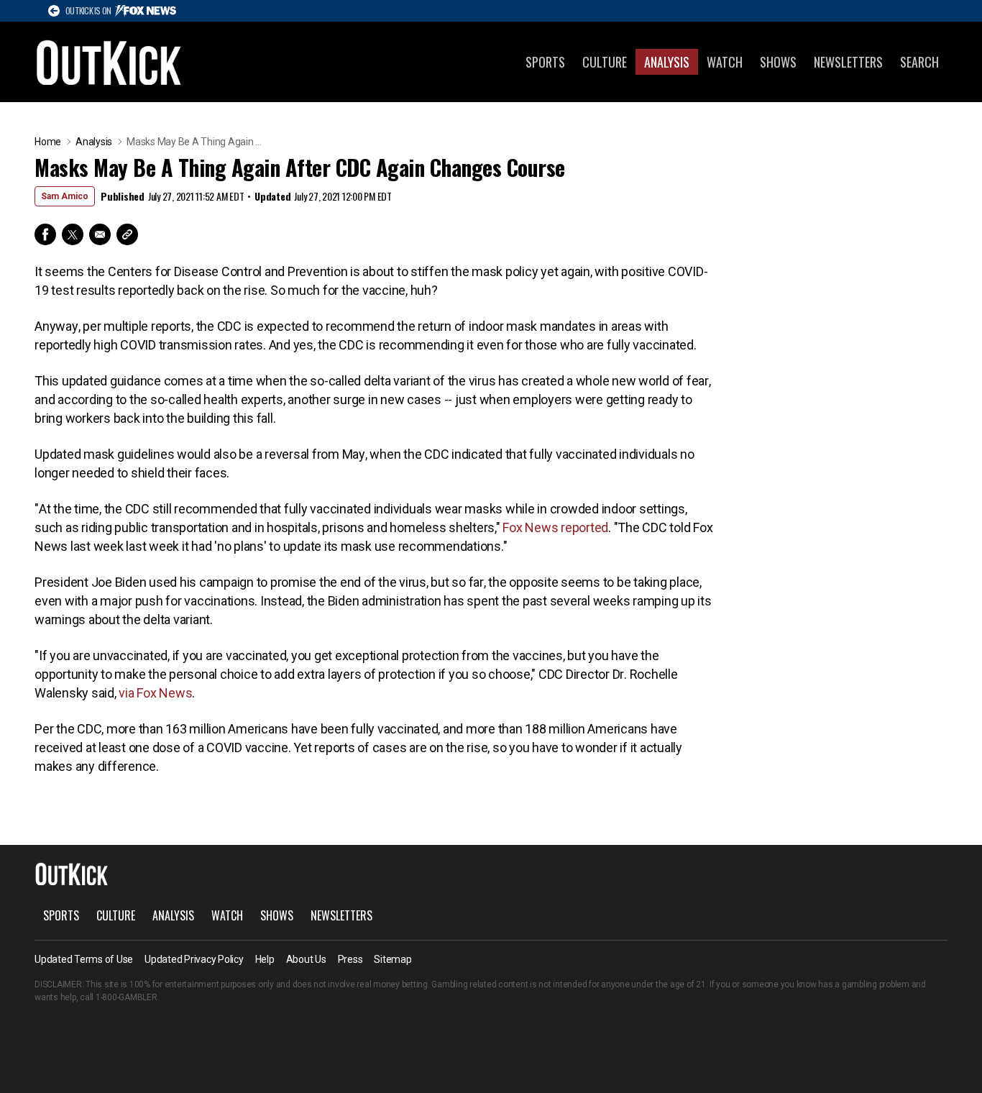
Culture (604, 61)
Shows (778, 61)
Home (48, 141)
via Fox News (155, 692)
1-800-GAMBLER (126, 997)
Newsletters (848, 61)
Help (265, 959)
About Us (306, 959)
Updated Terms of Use (84, 959)
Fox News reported (555, 527)
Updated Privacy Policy (194, 959)
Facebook (45, 234)
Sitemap (392, 959)
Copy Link (127, 234)
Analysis (666, 61)
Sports (545, 61)
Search (919, 61)
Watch (725, 61)
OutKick (109, 62)
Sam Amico (64, 196)
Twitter (72, 234)
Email (100, 234)
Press (350, 959)
